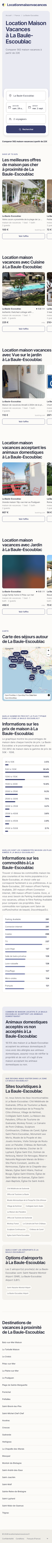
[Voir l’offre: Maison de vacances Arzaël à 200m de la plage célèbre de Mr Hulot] (23, 381)
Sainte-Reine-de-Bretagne (14, 1491)
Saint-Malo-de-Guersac (13, 1505)
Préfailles (6, 1399)
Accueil (9, 15)
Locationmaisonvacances (27, 5)
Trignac (5, 1513)
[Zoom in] (48, 650)
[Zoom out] (48, 654)
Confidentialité (8, 1539)
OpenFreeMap (10, 695)
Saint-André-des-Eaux (12, 1470)
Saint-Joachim (8, 1477)
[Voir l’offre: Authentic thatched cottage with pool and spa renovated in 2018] (23, 289)
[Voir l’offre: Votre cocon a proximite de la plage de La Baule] (23, 196)
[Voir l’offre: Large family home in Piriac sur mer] (23, 571)
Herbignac (7, 1442)
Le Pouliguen (8, 1378)
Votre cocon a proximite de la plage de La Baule (24, 219)
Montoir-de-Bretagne (11, 1463)
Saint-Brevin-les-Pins (11, 1406)
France (17, 15)
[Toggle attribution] (48, 695)
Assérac (6, 1420)
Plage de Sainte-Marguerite (14, 1385)
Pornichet (6, 1392)
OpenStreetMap (11, 698)
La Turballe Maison (10, 1349)
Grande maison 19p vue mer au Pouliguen (21, 502)
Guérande (6, 1434)
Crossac (6, 1427)
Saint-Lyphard (8, 1498)
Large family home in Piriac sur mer (18, 595)
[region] (27, 674)
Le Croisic (6, 1356)
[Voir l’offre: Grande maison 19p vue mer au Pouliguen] (23, 479)
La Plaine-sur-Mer (10, 1371)
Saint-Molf (7, 1484)
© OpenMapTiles (22, 695)
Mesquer (6, 1456)
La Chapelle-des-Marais (13, 1449)
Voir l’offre (23, 236)
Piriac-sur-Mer (8, 1363)
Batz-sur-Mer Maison (12, 1342)
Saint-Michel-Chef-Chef (13, 1413)
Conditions (20, 1539)
